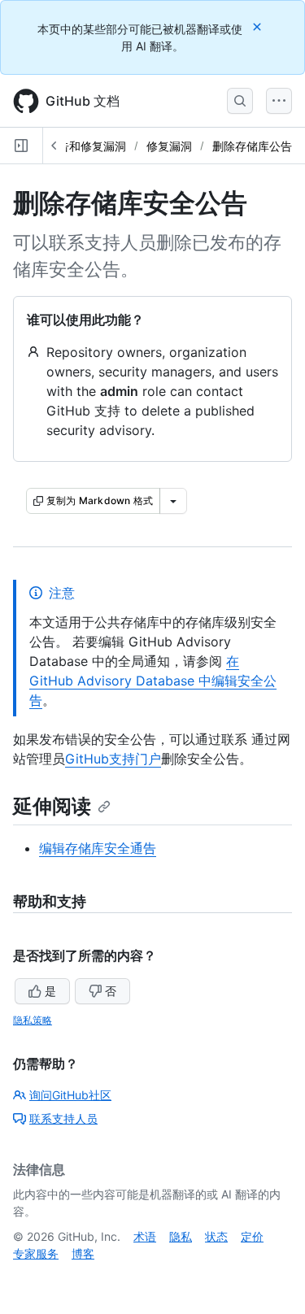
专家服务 (36, 1253)
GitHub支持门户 (113, 759)
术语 (144, 1236)
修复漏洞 (169, 146)
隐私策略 (32, 1020)
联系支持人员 (63, 1118)
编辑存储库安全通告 (97, 848)
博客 (83, 1253)
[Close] (259, 26)
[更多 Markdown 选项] (173, 501)
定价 (252, 1236)
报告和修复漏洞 (86, 146)
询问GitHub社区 (70, 1095)
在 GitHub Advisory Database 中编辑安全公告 (153, 680)
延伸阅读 (52, 806)
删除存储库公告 (252, 146)
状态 (216, 1236)
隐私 (180, 1236)
